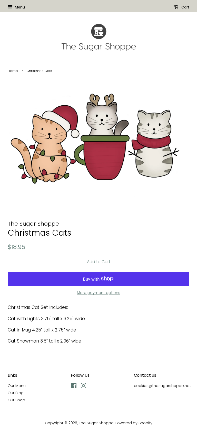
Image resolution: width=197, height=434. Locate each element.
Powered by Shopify (133, 423)
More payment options (98, 292)
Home (13, 71)
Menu (19, 7)
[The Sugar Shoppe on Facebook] (74, 386)
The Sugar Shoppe (96, 423)
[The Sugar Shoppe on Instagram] (83, 386)
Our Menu (17, 385)
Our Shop (16, 400)
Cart (184, 7)
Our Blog (16, 392)
